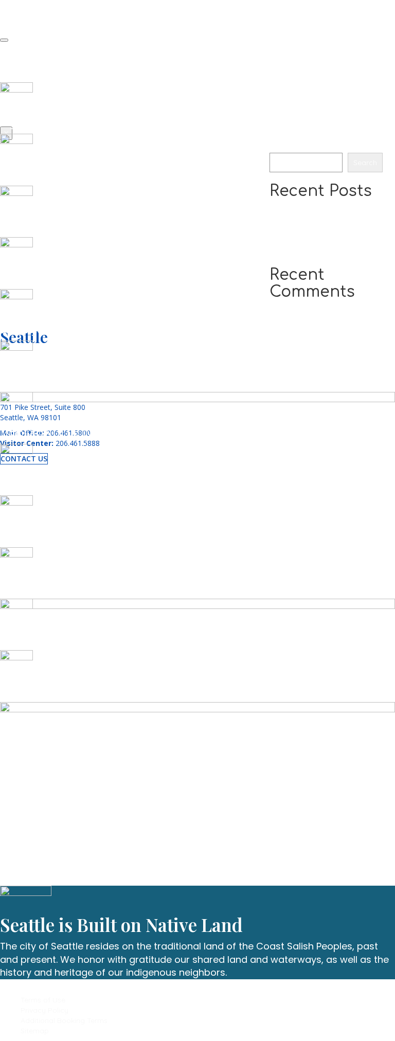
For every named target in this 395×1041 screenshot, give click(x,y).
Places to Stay (47, 70)
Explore (35, 80)
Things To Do (45, 48)
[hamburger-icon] (4, 40)
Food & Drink (45, 59)
